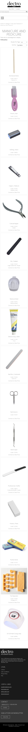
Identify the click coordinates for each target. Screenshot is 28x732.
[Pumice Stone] (14, 545)
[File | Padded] (14, 246)
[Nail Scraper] (14, 435)
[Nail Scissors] (14, 397)
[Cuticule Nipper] (14, 209)
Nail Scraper (14, 450)
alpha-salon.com (5, 691)
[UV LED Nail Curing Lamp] (14, 619)
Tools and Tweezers (16, 23)
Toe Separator (14, 596)
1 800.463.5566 (13, 704)
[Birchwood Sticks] (14, 61)
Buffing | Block (14, 150)
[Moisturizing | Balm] (14, 322)
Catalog (7, 23)
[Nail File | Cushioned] (14, 359)
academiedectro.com (6, 687)
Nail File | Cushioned (14, 374)
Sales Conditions (5, 671)
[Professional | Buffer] (14, 471)
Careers (3, 669)
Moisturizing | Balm (14, 336)
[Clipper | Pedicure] (14, 171)
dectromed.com (5, 694)
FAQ (2, 675)
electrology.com (5, 689)
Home (2, 23)
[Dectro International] (14, 4)
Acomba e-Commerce (14, 726)
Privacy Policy (4, 673)
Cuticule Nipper (14, 223)
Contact (5, 707)
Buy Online (11, 9)
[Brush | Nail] (14, 98)
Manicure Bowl (14, 299)
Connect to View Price (14, 82)
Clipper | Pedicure (14, 186)
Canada (18, 9)
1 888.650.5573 (4, 704)
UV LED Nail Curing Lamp (14, 633)
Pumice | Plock (14, 523)
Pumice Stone (14, 560)
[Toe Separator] (14, 581)
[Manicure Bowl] (14, 284)
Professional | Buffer (14, 486)
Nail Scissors (14, 412)
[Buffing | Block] (14, 135)
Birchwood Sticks (14, 76)
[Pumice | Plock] (14, 509)
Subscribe (5, 717)
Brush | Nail (14, 113)
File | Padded (14, 261)
